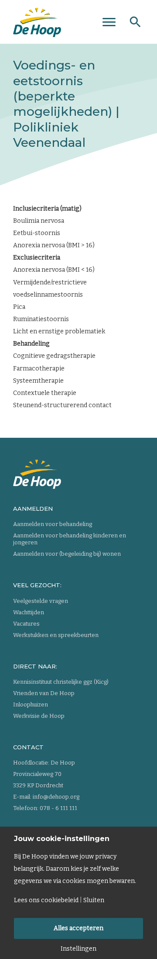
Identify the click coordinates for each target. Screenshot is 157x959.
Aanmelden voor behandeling (52, 524)
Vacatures (26, 623)
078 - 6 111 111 (58, 808)
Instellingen (78, 949)
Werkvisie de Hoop (39, 716)
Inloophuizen (30, 704)
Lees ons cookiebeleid (46, 900)
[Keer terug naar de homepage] (37, 19)
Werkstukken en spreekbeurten (56, 635)
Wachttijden (28, 612)
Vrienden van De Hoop (44, 693)
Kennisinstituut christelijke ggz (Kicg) (61, 682)
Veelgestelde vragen (40, 601)
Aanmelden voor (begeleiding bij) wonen (67, 553)
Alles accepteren (78, 928)
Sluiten (93, 900)
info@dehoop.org (56, 796)
